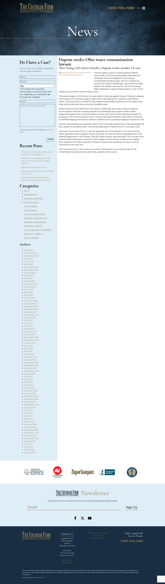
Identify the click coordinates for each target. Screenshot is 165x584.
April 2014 (28, 419)
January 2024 (30, 253)
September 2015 (31, 371)
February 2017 (30, 332)
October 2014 (30, 402)
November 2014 (31, 399)
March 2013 (29, 450)
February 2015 (30, 391)
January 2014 (30, 427)
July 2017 (28, 320)
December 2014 (31, 396)
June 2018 (28, 290)
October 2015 (30, 368)
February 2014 (30, 424)
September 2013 (31, 438)
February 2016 (30, 357)
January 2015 (30, 393)
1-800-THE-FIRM (67, 560)
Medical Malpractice (35, 218)
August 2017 (29, 318)
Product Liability (33, 234)
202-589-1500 (67, 563)
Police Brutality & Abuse (37, 230)
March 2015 (29, 388)
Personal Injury (33, 226)
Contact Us (67, 534)
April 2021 (28, 259)
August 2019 (29, 273)
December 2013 (31, 430)
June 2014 (28, 413)
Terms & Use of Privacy (98, 538)
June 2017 (28, 323)
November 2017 (31, 309)
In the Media (30, 207)
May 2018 (28, 292)
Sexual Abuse (31, 238)
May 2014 (28, 416)
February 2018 (30, 301)
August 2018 (30, 287)
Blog (26, 191)
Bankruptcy (30, 195)
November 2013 (31, 433)
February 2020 (31, 267)
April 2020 (28, 264)
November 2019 (31, 270)
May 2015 (28, 382)
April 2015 (28, 385)
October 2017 (30, 312)
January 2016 (30, 360)
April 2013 (28, 447)
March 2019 (29, 281)
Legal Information (34, 214)
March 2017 (29, 329)
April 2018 (28, 295)
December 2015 (31, 363)
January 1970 (30, 452)
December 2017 (31, 306)
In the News (30, 210)
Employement (31, 203)
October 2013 (30, 436)
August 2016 (29, 343)
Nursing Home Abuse (35, 222)
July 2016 (28, 346)
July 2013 (28, 444)
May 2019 (28, 278)
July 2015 (28, 377)
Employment (98, 535)
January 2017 (30, 335)
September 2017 (31, 315)
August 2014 (29, 408)
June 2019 (28, 276)
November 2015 (31, 365)
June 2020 (29, 261)
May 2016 (28, 351)
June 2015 (28, 379)
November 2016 (31, 337)
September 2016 (31, 340)
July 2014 (28, 410)
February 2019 (30, 284)
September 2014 (31, 405)
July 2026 (28, 250)
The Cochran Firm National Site (98, 533)
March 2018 (29, 298)
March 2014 (29, 422)
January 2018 (30, 304)
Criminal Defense (33, 199)
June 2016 (28, 349)
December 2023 (31, 256)
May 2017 (28, 326)
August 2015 (29, 374)
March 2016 (29, 354)
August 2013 (29, 441)
